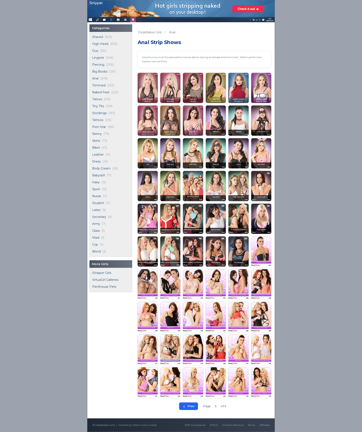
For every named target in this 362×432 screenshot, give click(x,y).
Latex (96, 210)
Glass (96, 231)
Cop (95, 244)
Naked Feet (101, 92)
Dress (96, 161)
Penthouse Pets (104, 287)
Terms (251, 425)
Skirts (96, 141)
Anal (95, 78)
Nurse (96, 196)
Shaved (97, 37)
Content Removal (233, 425)
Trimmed (99, 85)
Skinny (97, 134)
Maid (95, 237)
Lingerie (98, 58)
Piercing (98, 64)
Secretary (99, 217)
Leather (98, 154)
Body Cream (101, 168)
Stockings (99, 113)
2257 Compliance (195, 425)
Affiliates (264, 425)
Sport (96, 189)
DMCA (214, 425)
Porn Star (99, 127)
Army (96, 224)
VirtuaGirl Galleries (105, 280)
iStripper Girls (101, 273)
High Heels (100, 44)
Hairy (96, 182)
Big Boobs (99, 71)
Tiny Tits (98, 106)
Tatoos (97, 99)
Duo (95, 51)
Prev (191, 406)
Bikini (96, 148)
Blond (96, 251)
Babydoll (98, 175)
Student (98, 203)
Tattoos (97, 120)
